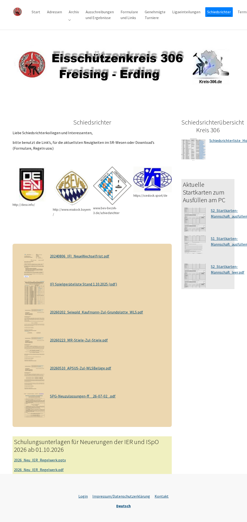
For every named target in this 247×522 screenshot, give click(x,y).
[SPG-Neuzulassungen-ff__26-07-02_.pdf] (34, 404)
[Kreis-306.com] (17, 12)
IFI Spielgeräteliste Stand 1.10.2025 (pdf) (83, 284)
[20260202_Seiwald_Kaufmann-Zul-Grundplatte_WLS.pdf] (34, 320)
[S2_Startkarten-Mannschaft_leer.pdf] (195, 275)
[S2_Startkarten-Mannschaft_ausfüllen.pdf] (195, 219)
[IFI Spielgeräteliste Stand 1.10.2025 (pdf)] (34, 292)
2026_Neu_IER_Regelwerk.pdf (39, 469)
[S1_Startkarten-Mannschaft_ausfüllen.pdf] (195, 247)
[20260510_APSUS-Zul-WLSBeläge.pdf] (34, 376)
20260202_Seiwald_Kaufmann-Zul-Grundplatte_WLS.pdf (96, 312)
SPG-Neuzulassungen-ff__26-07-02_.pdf (83, 396)
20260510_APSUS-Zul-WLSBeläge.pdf (80, 368)
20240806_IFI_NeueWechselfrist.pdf (79, 256)
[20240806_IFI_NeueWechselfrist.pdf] (34, 264)
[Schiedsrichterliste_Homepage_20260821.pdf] (193, 149)
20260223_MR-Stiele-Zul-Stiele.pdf (79, 340)
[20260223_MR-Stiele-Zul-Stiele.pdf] (34, 348)
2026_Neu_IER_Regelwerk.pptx (40, 460)
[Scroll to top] (236, 511)
